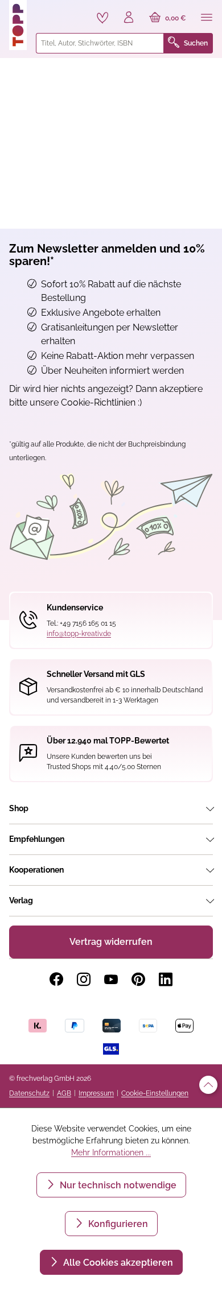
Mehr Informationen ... (111, 1152)
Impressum (96, 1093)
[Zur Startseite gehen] (18, 25)
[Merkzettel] (102, 17)
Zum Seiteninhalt (47, 11)
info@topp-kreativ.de (79, 634)
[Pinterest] (138, 979)
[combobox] (100, 43)
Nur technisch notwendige (116, 1185)
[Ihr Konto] (128, 18)
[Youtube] (111, 979)
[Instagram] (84, 979)
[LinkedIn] (165, 979)
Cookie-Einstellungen (154, 1093)
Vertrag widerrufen (111, 941)
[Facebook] (56, 979)
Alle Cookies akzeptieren (117, 1262)
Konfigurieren (117, 1223)
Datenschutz (29, 1093)
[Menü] (206, 18)
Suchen (196, 43)
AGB (64, 1093)
